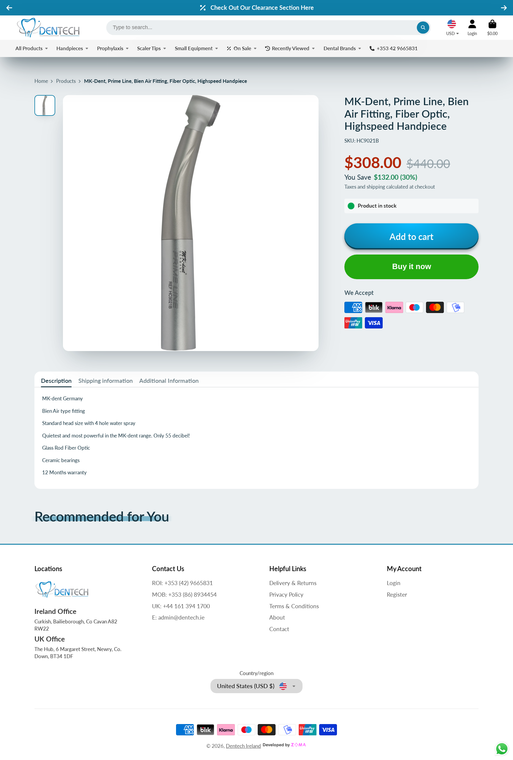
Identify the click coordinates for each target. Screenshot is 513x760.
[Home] (48, 27)
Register (397, 594)
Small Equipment (194, 48)
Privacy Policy (286, 594)
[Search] (423, 27)
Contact (279, 628)
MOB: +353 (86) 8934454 (184, 594)
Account (472, 28)
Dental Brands (340, 48)
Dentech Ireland (243, 746)
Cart (492, 28)
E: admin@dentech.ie (178, 617)
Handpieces (69, 48)
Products (66, 81)
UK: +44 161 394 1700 (181, 606)
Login (393, 582)
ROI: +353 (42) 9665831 (182, 582)
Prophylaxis (110, 48)
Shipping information (105, 380)
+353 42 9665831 (397, 48)
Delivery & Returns (292, 582)
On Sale (242, 48)
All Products (28, 48)
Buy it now (411, 266)
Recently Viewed (290, 48)
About (277, 617)
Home (41, 81)
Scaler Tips (149, 48)
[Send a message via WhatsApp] (502, 749)
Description (56, 380)
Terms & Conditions (294, 606)
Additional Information (169, 380)
